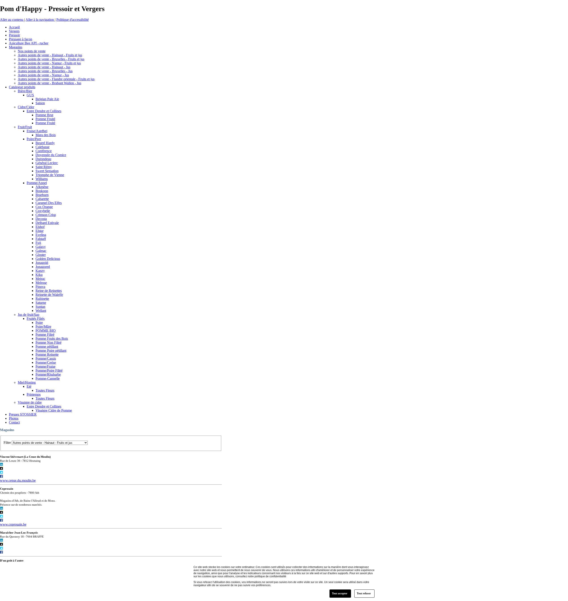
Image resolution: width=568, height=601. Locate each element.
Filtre (7, 442)
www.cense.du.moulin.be (18, 480)
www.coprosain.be (13, 524)
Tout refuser (364, 593)
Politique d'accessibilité (72, 20)
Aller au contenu (12, 20)
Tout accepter (339, 593)
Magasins (7, 430)
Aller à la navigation (40, 20)
